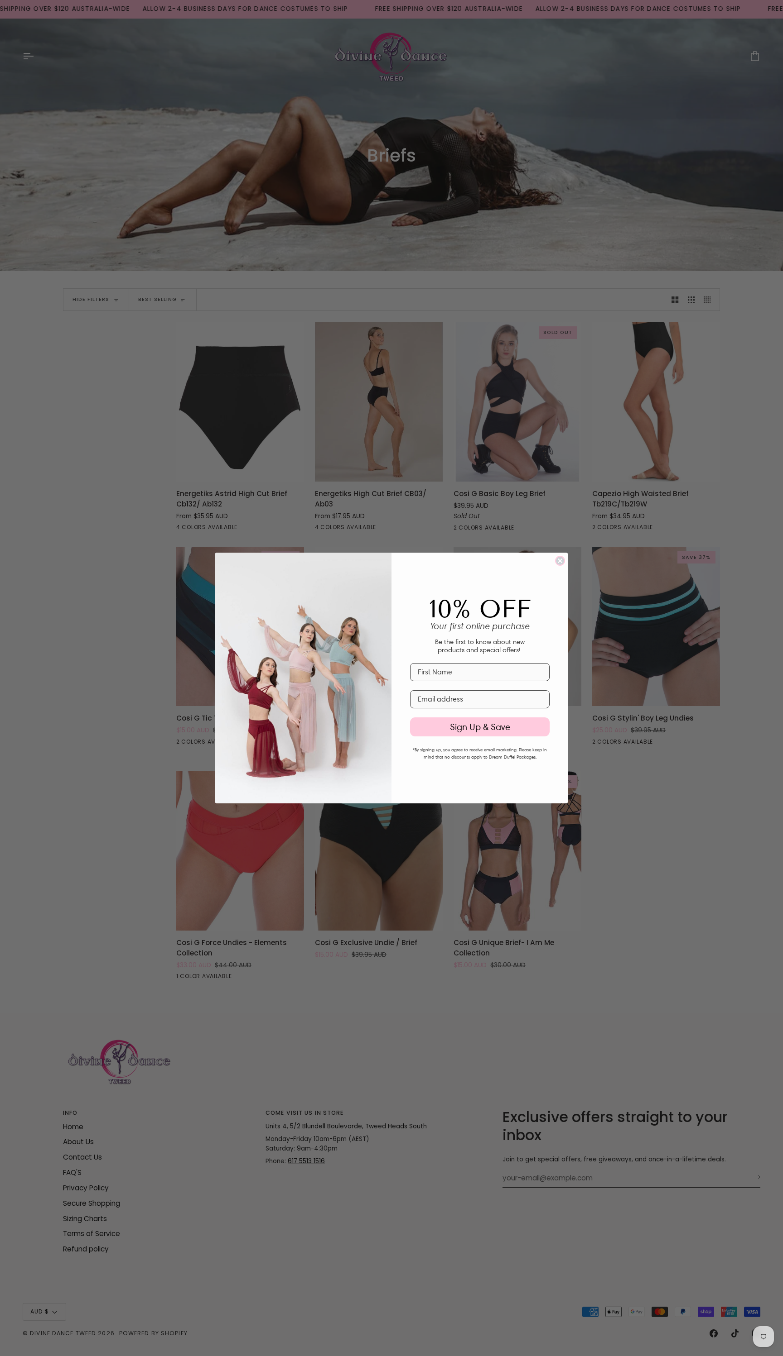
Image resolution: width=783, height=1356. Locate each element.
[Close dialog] (560, 560)
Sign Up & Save (480, 726)
